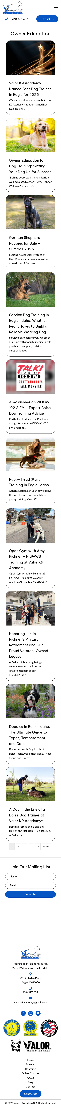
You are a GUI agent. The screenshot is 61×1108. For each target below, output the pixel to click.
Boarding (30, 1068)
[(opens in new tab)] (30, 1045)
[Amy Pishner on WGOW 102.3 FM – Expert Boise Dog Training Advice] (30, 397)
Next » (46, 846)
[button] (47, 19)
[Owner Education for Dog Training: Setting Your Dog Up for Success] (30, 155)
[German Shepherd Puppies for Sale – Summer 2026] (30, 232)
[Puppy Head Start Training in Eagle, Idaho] (30, 471)
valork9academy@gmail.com (30, 1002)
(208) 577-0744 (20, 18)
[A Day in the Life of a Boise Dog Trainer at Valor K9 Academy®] (30, 804)
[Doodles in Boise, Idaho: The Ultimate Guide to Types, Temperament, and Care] (30, 724)
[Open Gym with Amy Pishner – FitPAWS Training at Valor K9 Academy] (30, 548)
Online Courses (30, 1073)
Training (30, 1064)
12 (38, 846)
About (30, 1077)
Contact (30, 1086)
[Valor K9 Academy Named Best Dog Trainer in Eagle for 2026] (30, 78)
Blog (30, 1082)
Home (30, 1060)
